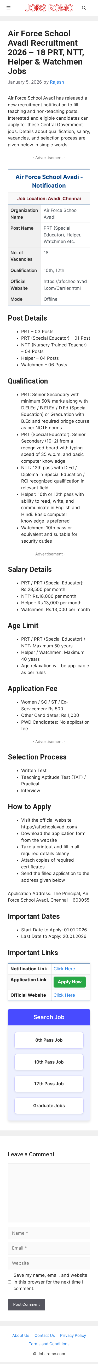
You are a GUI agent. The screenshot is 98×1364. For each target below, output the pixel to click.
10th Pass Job (49, 1062)
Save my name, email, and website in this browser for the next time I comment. (50, 1282)
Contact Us (44, 1335)
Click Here (64, 968)
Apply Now (70, 981)
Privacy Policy (73, 1335)
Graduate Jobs (49, 1105)
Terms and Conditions (49, 1343)
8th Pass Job (49, 1040)
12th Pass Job (49, 1083)
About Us (20, 1335)
